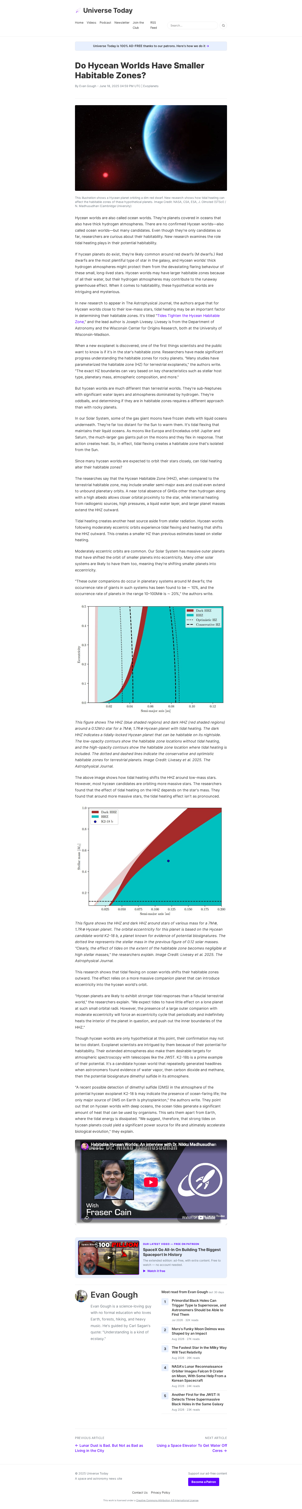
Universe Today (108, 10)
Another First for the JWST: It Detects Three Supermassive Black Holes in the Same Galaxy (198, 1399)
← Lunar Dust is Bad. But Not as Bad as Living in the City (109, 1448)
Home (79, 22)
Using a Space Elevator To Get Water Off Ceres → (192, 1448)
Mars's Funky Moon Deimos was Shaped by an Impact (198, 1331)
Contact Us (140, 1492)
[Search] (223, 25)
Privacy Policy (160, 1492)
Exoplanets (151, 86)
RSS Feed (153, 25)
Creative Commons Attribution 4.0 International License (167, 1500)
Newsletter (121, 22)
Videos (91, 22)
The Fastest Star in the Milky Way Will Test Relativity (199, 1350)
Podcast (105, 22)
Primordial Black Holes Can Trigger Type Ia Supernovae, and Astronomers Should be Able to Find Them (199, 1307)
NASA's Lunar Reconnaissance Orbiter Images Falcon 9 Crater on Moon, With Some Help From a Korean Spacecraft (199, 1373)
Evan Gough (87, 86)
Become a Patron (203, 1482)
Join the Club (138, 25)
